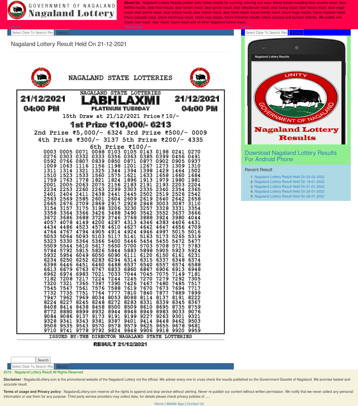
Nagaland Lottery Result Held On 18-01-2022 (289, 181)
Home (15, 26)
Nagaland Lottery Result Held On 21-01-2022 (289, 186)
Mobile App (134, 26)
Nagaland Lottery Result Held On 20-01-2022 (289, 191)
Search (62, 32)
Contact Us (195, 403)
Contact (246, 26)
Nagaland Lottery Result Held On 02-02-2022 (289, 176)
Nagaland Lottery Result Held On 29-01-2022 (289, 196)
